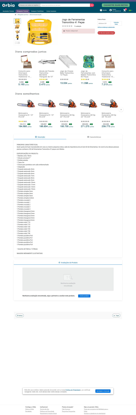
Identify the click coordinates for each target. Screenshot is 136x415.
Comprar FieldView (37, 11)
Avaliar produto (84, 296)
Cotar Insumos (51, 11)
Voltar (20, 315)
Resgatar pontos (23, 14)
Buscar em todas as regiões (29, 5)
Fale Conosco (66, 409)
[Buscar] (92, 5)
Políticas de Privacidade (47, 411)
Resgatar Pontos (22, 11)
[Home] (8, 5)
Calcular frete (116, 23)
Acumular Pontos (8, 11)
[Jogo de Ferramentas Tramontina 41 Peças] (17, 21)
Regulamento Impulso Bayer (48, 413)
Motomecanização (35, 14)
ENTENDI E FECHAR (103, 391)
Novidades (28, 411)
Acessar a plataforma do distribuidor (94, 413)
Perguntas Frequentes (68, 411)
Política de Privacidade (73, 390)
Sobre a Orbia (29, 409)
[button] (130, 10)
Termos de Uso (44, 409)
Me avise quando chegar (107, 33)
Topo (117, 315)
